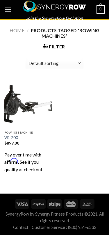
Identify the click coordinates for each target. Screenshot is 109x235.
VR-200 (11, 137)
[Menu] (7, 9)
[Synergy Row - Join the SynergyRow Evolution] (55, 6)
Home (17, 30)
